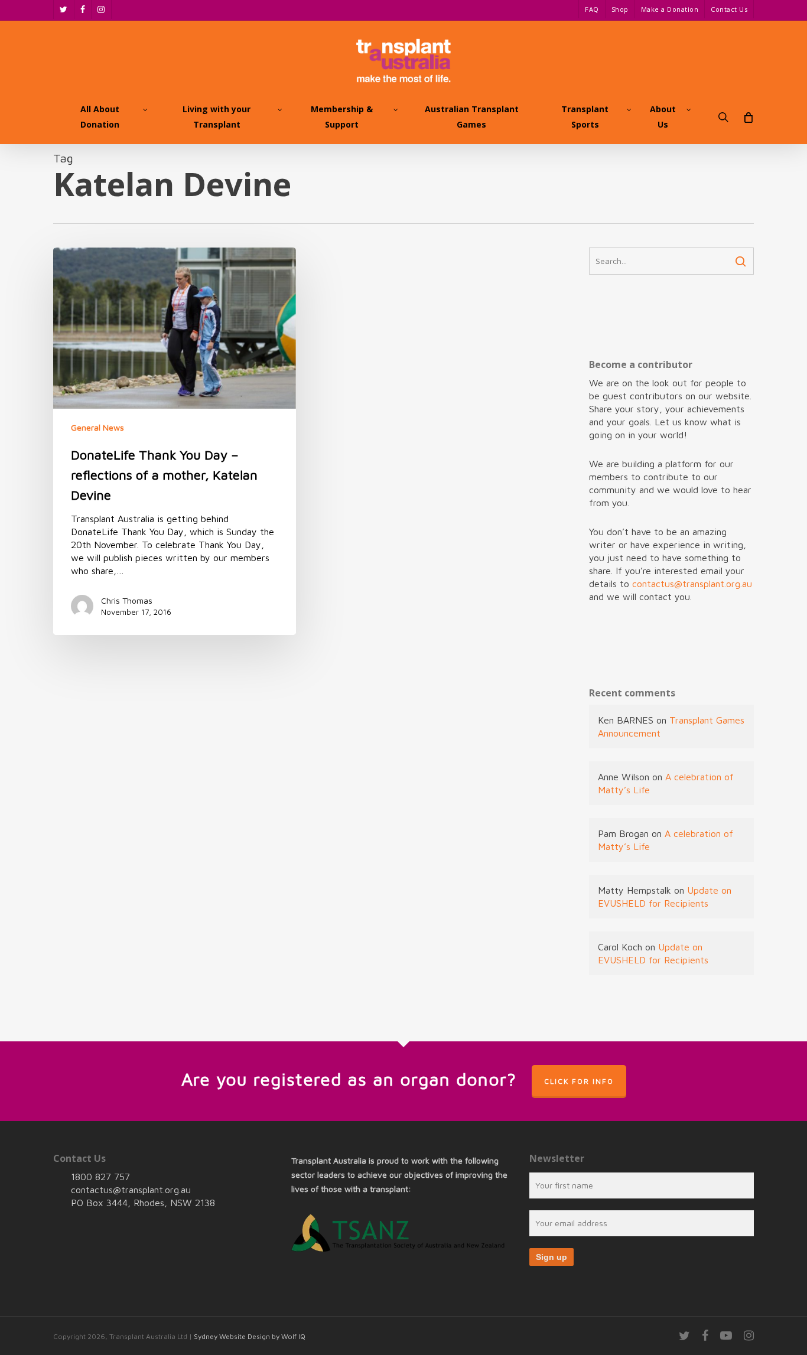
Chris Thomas (126, 600)
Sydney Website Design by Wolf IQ (249, 1336)
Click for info (579, 1081)
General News (97, 427)
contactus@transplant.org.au (692, 583)
